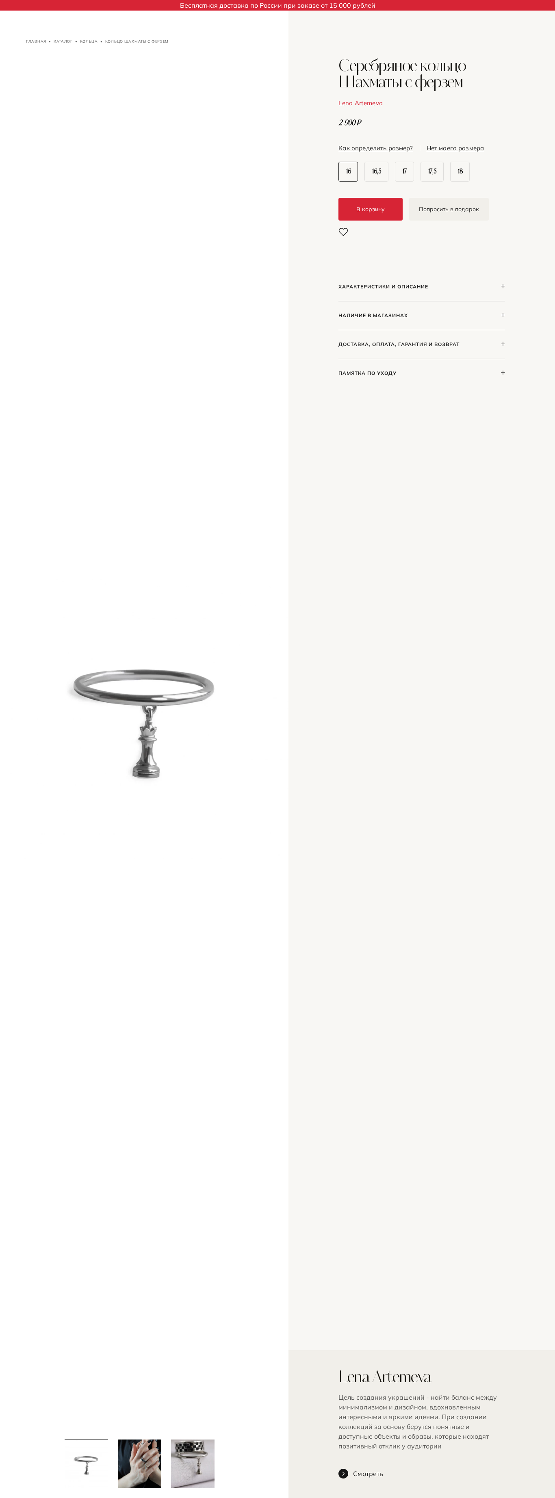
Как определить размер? (375, 148)
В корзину (370, 209)
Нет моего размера (455, 148)
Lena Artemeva (360, 103)
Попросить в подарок (449, 209)
